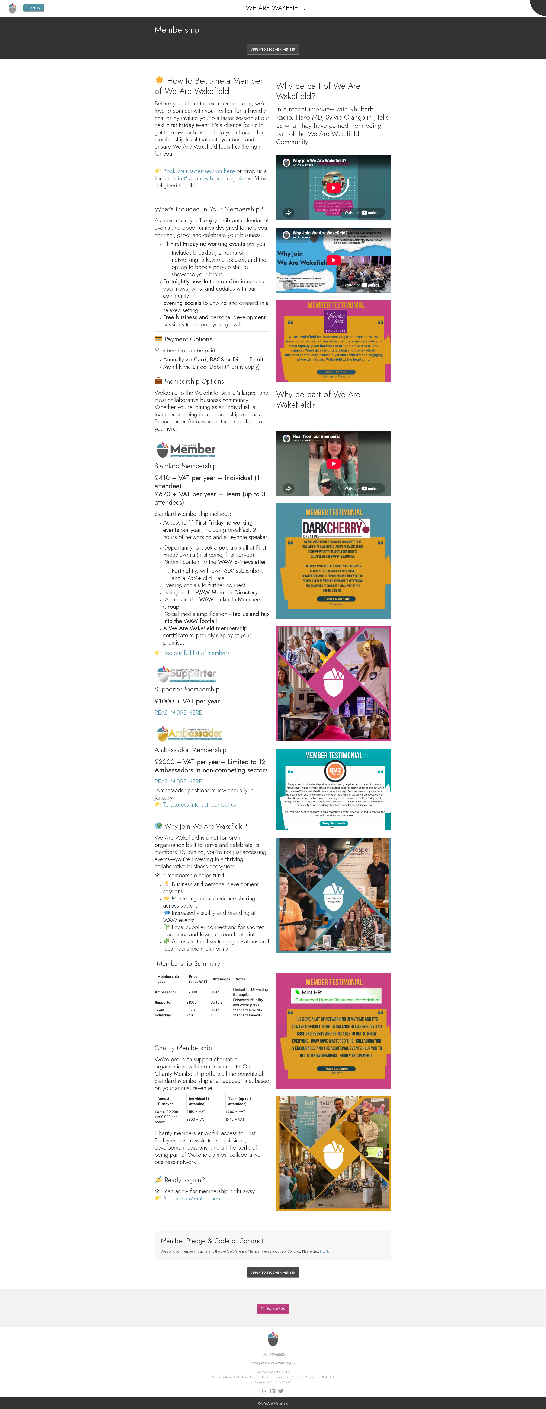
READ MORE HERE (178, 712)
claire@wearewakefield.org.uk (207, 178)
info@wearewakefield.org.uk (273, 1363)
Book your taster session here (199, 171)
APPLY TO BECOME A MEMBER (273, 49)
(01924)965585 (273, 1354)
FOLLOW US (276, 1308)
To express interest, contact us (199, 804)
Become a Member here (192, 1198)
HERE (324, 1251)
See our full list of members (196, 653)
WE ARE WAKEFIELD (276, 8)
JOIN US (34, 8)
